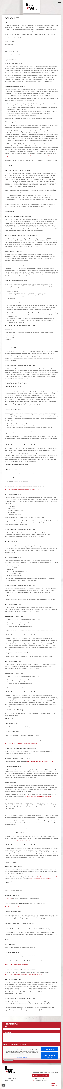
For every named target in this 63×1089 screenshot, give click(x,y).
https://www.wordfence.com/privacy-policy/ (16, 964)
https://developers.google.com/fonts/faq (47, 877)
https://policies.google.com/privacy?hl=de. (40, 878)
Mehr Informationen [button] (22, 1057)
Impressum (54, 1083)
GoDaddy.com (8, 898)
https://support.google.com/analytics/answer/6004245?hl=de (21, 743)
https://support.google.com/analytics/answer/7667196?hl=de (28, 840)
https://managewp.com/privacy (13, 906)
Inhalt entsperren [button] (49, 1049)
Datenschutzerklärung (19, 1044)
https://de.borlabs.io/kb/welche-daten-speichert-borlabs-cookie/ (22, 489)
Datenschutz (54, 1085)
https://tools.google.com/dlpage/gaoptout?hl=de (40, 761)
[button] (3, 1085)
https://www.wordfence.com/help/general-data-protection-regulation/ (23, 974)
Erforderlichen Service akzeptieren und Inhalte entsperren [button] (49, 1055)
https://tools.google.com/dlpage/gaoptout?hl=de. (38, 796)
